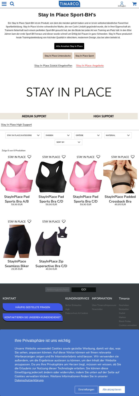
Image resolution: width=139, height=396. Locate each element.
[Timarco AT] (69, 3)
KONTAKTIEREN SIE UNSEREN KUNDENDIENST (33, 317)
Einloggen (122, 6)
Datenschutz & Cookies (76, 313)
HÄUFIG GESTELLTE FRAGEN (32, 307)
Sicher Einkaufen (73, 305)
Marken (122, 317)
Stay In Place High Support (16, 124)
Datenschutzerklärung (29, 380)
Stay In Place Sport (84, 55)
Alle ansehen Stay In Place (69, 46)
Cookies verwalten (128, 325)
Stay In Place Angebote (90, 65)
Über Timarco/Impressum (104, 305)
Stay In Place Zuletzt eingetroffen (53, 65)
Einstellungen (86, 389)
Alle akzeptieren (112, 389)
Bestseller (124, 309)
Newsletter (97, 309)
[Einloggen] (122, 4)
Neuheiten (124, 305)
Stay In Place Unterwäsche (58, 55)
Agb (67, 309)
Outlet (122, 313)
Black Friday (125, 321)
